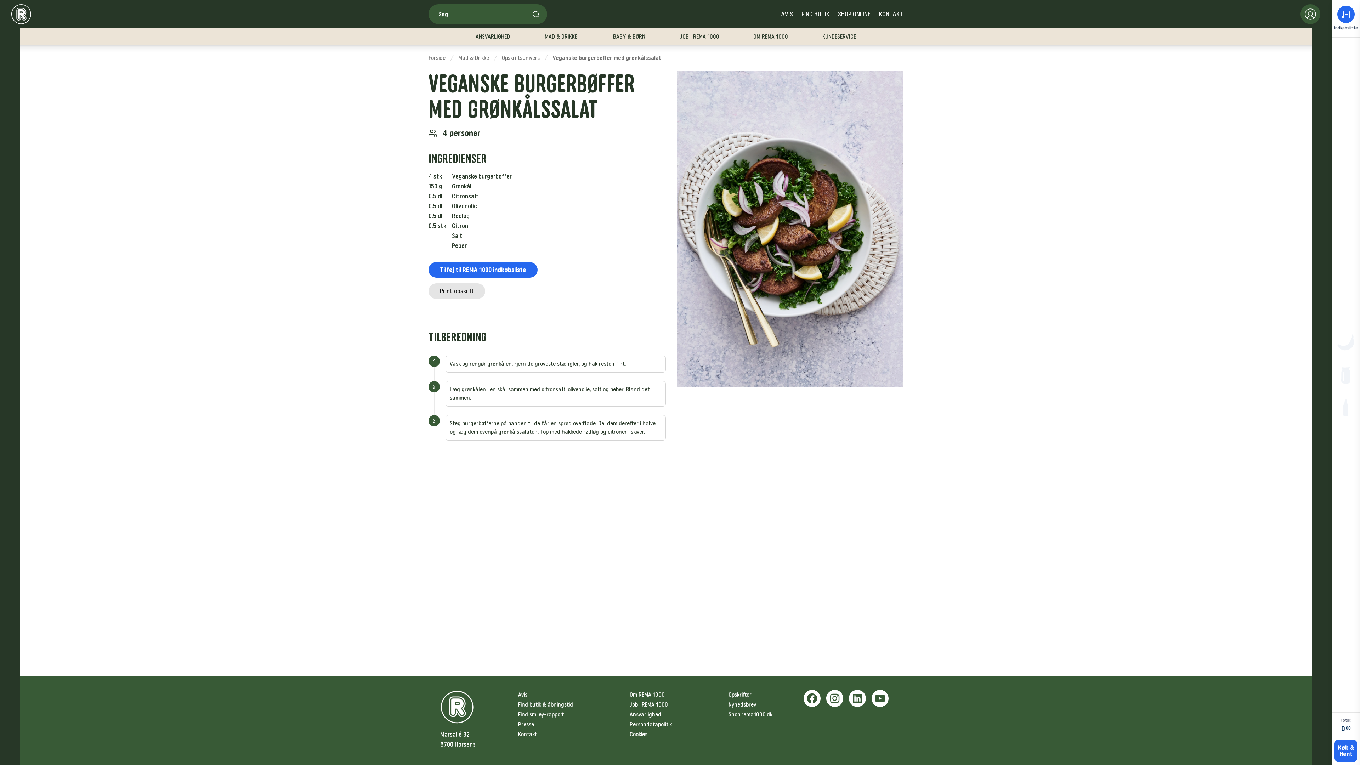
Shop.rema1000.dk (750, 714)
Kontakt (891, 14)
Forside (437, 58)
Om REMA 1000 (647, 694)
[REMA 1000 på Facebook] (812, 698)
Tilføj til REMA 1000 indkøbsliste (483, 270)
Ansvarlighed (645, 714)
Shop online (854, 14)
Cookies (638, 734)
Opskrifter (740, 694)
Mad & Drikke (473, 58)
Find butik (815, 14)
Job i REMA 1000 (649, 704)
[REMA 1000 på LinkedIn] (857, 698)
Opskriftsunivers (521, 58)
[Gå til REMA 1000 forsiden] (21, 14)
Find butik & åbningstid (545, 704)
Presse (526, 724)
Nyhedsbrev (742, 704)
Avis (787, 14)
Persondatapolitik (651, 724)
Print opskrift (457, 291)
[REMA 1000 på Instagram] (834, 698)
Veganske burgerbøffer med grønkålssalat (607, 58)
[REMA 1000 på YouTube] (880, 698)
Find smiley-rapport (541, 714)
